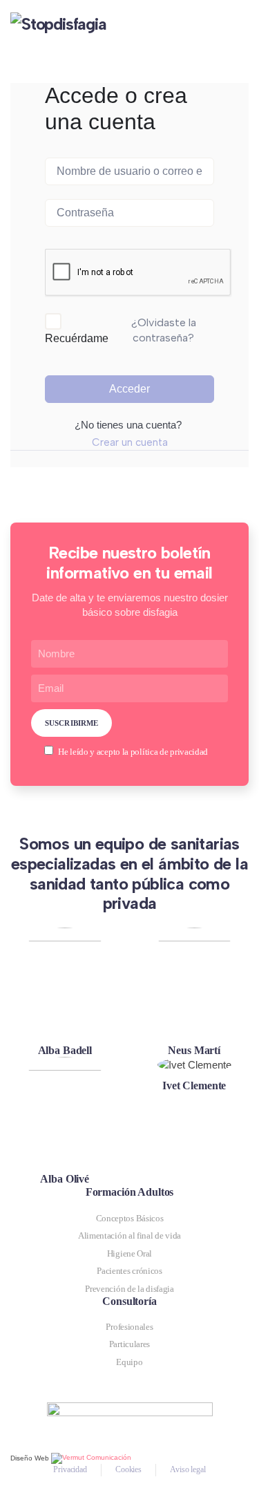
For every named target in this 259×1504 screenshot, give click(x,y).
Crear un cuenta (130, 442)
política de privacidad (169, 751)
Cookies (128, 1469)
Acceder (129, 389)
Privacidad (70, 1469)
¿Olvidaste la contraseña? (163, 330)
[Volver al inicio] (86, 27)
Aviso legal (188, 1469)
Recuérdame (76, 338)
